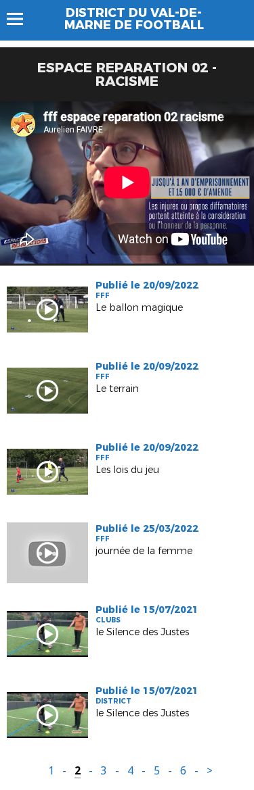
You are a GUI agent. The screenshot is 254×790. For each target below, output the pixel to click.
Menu (21, 19)
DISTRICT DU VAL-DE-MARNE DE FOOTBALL (134, 18)
